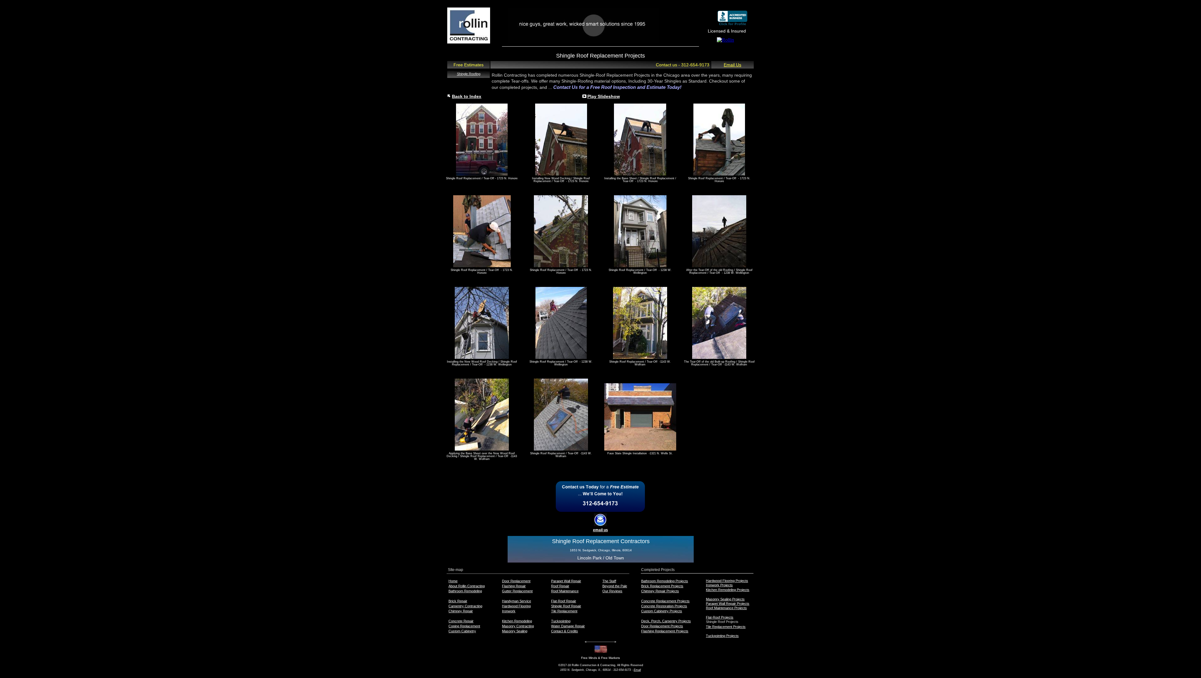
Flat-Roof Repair (563, 601)
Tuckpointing (560, 621)
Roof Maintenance (565, 591)
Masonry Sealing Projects (725, 599)
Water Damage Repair (568, 626)
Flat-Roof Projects (719, 617)
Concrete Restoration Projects (664, 606)
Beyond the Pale (614, 586)
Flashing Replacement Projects (664, 631)
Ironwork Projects (719, 585)
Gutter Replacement (517, 591)
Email (637, 669)
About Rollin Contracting (466, 586)
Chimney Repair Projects (660, 591)
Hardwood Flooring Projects (727, 581)
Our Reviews (612, 591)
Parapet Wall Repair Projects (727, 603)
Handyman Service (516, 601)
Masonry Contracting (518, 626)
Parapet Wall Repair (566, 581)
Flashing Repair (514, 586)
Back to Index (466, 96)
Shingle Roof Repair (566, 606)
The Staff (609, 581)
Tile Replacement (564, 611)
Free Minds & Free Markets (600, 658)
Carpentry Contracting (465, 606)
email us (600, 530)
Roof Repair (560, 586)
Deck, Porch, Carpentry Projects (666, 621)
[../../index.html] (468, 41)
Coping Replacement (464, 626)
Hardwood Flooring (516, 606)
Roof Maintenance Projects (726, 608)
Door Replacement (516, 581)
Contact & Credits (564, 631)
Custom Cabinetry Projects (661, 611)
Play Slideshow (603, 96)
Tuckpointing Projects (722, 636)
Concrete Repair (461, 621)
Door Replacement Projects (662, 626)
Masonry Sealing (514, 631)
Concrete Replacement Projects (665, 601)
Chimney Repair (460, 611)
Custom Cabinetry (462, 631)
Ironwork (508, 611)
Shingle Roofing (468, 74)
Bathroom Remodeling (465, 591)
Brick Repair (457, 601)
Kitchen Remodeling (517, 621)
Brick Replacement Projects (662, 586)
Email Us (732, 64)
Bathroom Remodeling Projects (664, 581)
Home (453, 581)
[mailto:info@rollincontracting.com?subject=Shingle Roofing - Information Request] (600, 524)
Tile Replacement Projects (726, 627)
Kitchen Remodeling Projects (727, 590)
